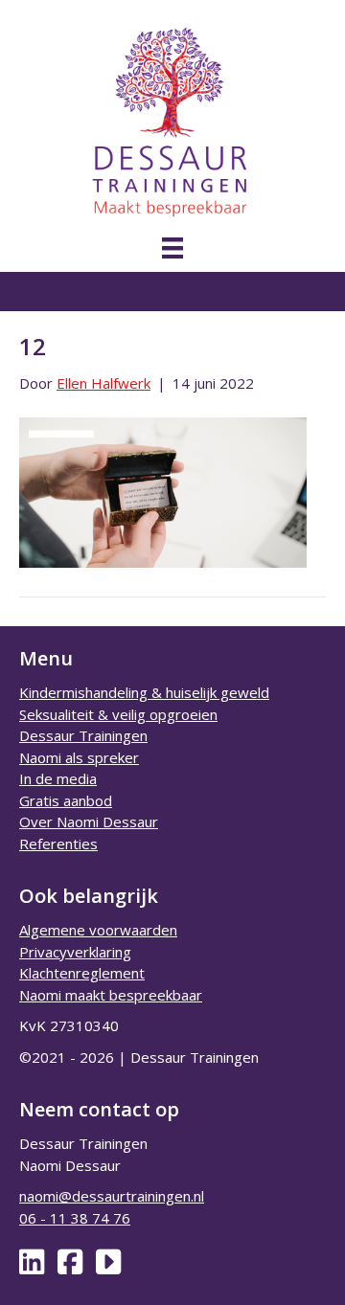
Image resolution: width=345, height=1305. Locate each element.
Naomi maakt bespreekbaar (110, 994)
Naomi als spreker (79, 757)
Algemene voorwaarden (98, 929)
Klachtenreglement (82, 972)
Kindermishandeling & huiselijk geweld (144, 692)
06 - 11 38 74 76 (74, 1217)
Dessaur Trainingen (83, 735)
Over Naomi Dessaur (88, 821)
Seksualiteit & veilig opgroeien (118, 714)
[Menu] (172, 248)
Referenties (58, 843)
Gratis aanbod (65, 800)
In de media (58, 778)
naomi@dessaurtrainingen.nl (111, 1195)
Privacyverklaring (75, 951)
